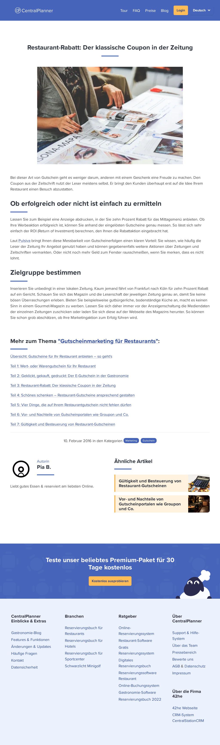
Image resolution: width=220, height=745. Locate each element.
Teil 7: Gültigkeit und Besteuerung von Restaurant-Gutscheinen (62, 424)
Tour (124, 10)
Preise (150, 10)
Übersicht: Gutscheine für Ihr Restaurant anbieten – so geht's (61, 356)
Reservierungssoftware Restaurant (138, 675)
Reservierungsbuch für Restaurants (84, 630)
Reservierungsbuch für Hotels (84, 643)
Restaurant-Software (135, 640)
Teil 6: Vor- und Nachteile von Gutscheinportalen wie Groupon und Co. (69, 414)
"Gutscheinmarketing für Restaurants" (108, 341)
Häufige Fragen (24, 653)
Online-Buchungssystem (139, 685)
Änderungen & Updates (31, 646)
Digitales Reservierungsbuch (135, 663)
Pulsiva (24, 240)
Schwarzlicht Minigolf (83, 666)
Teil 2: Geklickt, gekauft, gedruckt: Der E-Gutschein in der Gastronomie (69, 375)
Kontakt (17, 660)
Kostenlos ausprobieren (110, 580)
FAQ (136, 10)
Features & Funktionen (30, 639)
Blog (164, 10)
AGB (176, 666)
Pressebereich (184, 652)
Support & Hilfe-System (185, 635)
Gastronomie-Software (137, 692)
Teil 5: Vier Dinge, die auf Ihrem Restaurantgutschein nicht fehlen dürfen (70, 404)
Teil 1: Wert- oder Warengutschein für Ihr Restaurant (53, 366)
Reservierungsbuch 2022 (140, 699)
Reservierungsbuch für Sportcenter (84, 656)
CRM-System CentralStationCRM (188, 717)
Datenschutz (195, 666)
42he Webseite (185, 708)
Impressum (181, 673)
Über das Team (185, 645)
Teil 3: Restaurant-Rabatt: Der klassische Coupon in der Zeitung (63, 385)
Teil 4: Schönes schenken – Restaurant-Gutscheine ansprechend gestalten (72, 395)
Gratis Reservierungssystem (136, 650)
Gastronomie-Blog (26, 632)
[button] (201, 10)
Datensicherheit (24, 667)
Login (181, 10)
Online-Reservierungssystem (136, 630)
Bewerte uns (182, 659)
